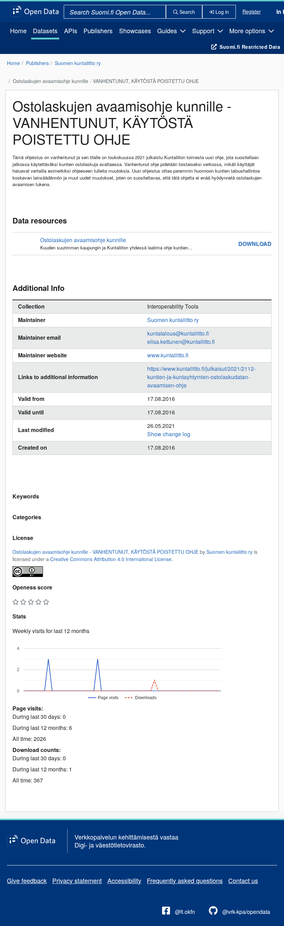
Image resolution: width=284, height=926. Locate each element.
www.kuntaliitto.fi (167, 355)
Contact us (243, 880)
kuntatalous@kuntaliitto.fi (178, 333)
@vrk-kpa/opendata (245, 912)
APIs (70, 30)
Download (255, 244)
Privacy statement (77, 880)
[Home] (34, 11)
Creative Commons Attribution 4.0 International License (110, 559)
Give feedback (27, 880)
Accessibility (124, 880)
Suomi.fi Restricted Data (250, 46)
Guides (168, 30)
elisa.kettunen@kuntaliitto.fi (181, 342)
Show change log (168, 434)
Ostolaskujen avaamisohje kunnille (83, 240)
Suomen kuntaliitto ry (78, 62)
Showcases (135, 30)
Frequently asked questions (185, 880)
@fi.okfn (184, 912)
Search (186, 11)
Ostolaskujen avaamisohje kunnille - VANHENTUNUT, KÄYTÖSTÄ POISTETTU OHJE (106, 80)
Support (204, 30)
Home (18, 30)
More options (248, 30)
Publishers (98, 30)
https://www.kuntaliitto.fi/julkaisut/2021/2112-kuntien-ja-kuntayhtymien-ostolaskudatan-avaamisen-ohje (201, 377)
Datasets (45, 30)
